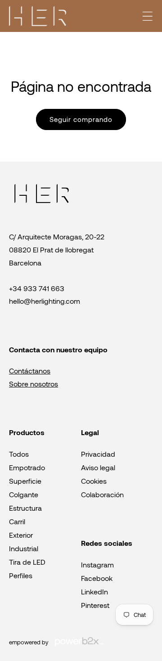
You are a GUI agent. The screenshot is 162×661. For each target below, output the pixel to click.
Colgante (23, 494)
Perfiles (20, 575)
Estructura (25, 508)
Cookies (94, 481)
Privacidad (98, 454)
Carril (17, 521)
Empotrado (27, 467)
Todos (19, 454)
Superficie (25, 481)
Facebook (96, 578)
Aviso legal (98, 467)
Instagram (97, 564)
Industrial (23, 548)
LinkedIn (94, 591)
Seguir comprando (81, 119)
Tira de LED (27, 562)
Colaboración (102, 494)
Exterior (21, 535)
